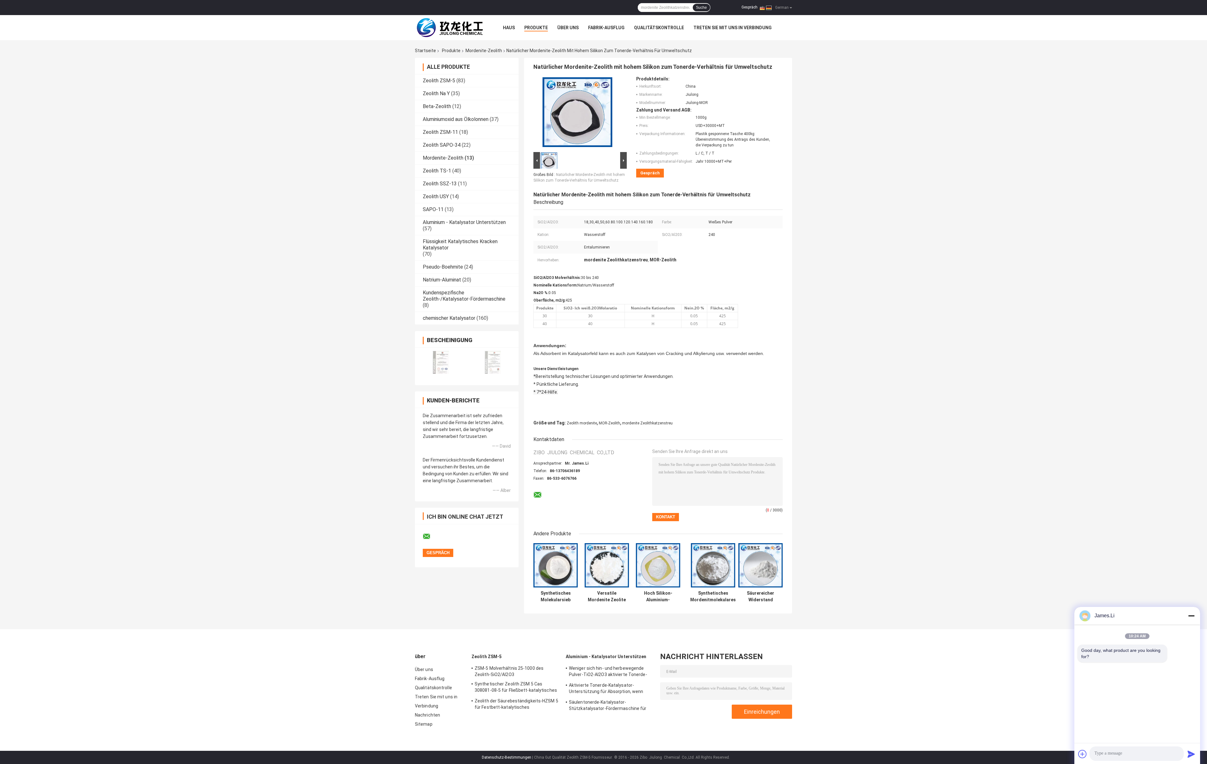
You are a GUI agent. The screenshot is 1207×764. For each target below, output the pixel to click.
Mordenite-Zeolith (484, 50)
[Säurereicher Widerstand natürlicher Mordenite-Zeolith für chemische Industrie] (760, 565)
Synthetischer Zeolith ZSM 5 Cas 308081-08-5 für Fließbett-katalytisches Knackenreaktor (516, 688)
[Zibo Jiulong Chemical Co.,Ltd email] (430, 537)
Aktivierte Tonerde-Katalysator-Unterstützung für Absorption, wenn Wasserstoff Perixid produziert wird (606, 689)
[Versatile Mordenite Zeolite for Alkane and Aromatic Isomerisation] (607, 565)
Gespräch (749, 7)
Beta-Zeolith (437, 106)
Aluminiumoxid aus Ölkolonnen (455, 119)
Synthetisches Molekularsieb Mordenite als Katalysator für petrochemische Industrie (555, 597)
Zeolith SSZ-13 (440, 184)
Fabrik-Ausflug (606, 27)
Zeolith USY (436, 196)
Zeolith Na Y (436, 93)
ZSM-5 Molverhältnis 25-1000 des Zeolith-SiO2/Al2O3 (509, 671)
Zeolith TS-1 (437, 171)
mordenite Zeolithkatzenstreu (647, 423)
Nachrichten (427, 715)
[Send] (1191, 754)
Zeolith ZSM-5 (439, 81)
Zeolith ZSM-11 (440, 132)
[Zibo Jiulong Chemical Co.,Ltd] (449, 27)
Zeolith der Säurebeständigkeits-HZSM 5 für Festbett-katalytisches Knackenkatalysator (516, 705)
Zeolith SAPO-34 (441, 145)
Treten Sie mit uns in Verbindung (732, 27)
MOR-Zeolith (609, 423)
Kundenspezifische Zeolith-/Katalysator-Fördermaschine (464, 296)
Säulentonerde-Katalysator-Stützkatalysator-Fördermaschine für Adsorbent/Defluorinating (608, 706)
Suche (701, 7)
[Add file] (1082, 754)
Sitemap (424, 724)
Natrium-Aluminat (442, 280)
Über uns (568, 27)
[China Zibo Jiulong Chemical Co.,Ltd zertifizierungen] (441, 362)
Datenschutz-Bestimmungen (506, 757)
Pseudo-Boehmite (443, 267)
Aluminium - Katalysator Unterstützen (464, 222)
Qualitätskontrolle (659, 27)
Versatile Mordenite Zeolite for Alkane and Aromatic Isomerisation (607, 597)
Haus (509, 27)
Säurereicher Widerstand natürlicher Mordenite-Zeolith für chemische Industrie (760, 597)
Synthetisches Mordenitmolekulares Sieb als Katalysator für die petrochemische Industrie (713, 597)
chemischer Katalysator (449, 318)
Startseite (425, 50)
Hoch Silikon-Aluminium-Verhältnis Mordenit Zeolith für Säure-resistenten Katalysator (658, 597)
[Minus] (1191, 615)
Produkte (536, 27)
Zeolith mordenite (582, 423)
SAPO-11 (433, 209)
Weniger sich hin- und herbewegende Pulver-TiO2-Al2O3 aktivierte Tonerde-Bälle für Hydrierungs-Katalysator (608, 672)
